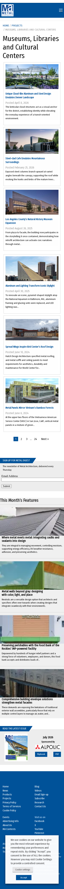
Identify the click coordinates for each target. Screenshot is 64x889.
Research (39, 802)
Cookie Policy (9, 810)
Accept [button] (23, 877)
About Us (7, 825)
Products (7, 794)
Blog (37, 786)
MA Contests (9, 829)
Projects (17, 25)
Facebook (39, 821)
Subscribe (40, 798)
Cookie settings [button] (22, 869)
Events (6, 817)
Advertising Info (11, 821)
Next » (45, 439)
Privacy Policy (9, 802)
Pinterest (39, 833)
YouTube (39, 829)
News (5, 790)
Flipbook (41, 754)
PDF (57, 754)
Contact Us (40, 806)
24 (35, 439)
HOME (6, 25)
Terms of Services (12, 806)
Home (6, 786)
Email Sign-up (41, 794)
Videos (38, 790)
